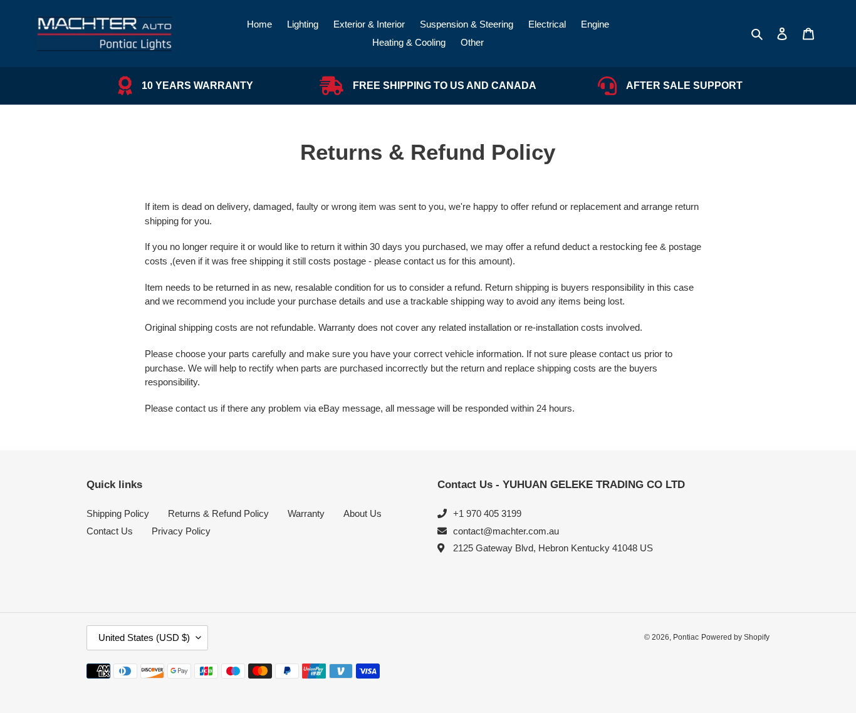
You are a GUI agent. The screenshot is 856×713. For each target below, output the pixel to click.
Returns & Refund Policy (218, 513)
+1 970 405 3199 (487, 513)
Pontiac (686, 637)
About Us (362, 513)
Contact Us (109, 531)
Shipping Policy (117, 513)
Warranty (306, 513)
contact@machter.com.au (506, 531)
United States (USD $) (144, 637)
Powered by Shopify (735, 637)
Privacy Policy (181, 531)
